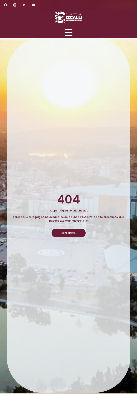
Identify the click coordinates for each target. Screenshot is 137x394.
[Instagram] (15, 5)
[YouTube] (33, 5)
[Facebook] (5, 5)
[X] (24, 5)
